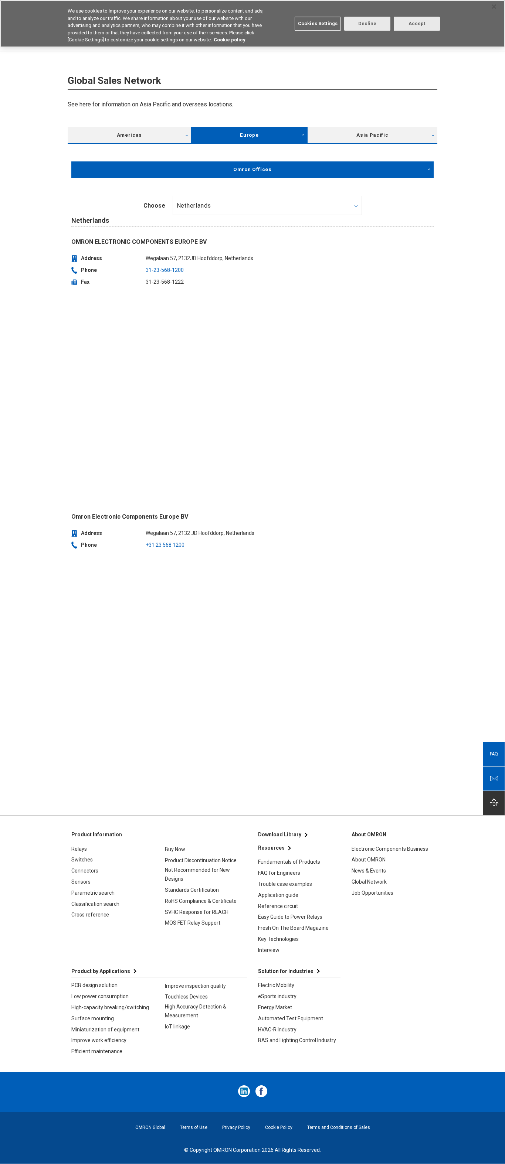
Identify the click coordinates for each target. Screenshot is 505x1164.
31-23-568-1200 (165, 270)
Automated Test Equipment (290, 1018)
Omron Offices (252, 169)
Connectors (84, 871)
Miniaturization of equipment (105, 1029)
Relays (79, 849)
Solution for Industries (285, 971)
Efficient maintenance (96, 1051)
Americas (129, 135)
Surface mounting (92, 1018)
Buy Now (175, 849)
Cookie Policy (278, 1127)
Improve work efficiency (98, 1040)
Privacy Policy (236, 1127)
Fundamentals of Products (289, 862)
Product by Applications (100, 971)
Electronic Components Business (390, 849)
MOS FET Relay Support (192, 923)
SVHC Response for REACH (196, 912)
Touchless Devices (186, 997)
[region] (252, 23)
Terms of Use (193, 1127)
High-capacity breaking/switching (110, 1007)
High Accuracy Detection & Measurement (195, 1011)
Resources (271, 848)
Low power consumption (100, 996)
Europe (249, 135)
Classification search (95, 904)
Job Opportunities (372, 893)
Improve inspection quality (195, 986)
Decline (367, 23)
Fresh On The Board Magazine (293, 928)
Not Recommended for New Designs (197, 874)
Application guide (278, 895)
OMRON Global (150, 1127)
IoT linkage (177, 1027)
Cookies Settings (318, 23)
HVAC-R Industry (277, 1029)
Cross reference (90, 915)
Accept (417, 23)
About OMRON (369, 860)
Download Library (279, 834)
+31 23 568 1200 (165, 545)
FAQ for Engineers (279, 873)
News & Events (369, 871)
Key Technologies (278, 939)
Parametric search (93, 893)
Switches (82, 860)
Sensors (81, 882)
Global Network (369, 882)
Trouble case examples (285, 884)
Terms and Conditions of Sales (338, 1127)
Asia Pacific (372, 135)
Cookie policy (229, 39)
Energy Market (275, 1007)
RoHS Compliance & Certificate (201, 901)
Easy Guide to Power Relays (290, 917)
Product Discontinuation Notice (201, 860)
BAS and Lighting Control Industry (297, 1040)
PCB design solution (94, 985)
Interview (268, 950)
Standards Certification (192, 890)
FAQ (494, 754)
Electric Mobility (276, 985)
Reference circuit (278, 906)
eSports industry (277, 996)
